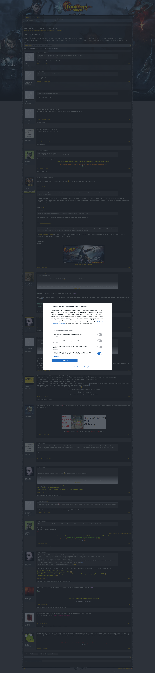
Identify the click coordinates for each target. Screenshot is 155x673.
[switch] (99, 334)
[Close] (108, 306)
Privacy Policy (88, 366)
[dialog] (77, 336)
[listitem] (77, 331)
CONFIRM (64, 360)
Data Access (77, 366)
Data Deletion (67, 366)
